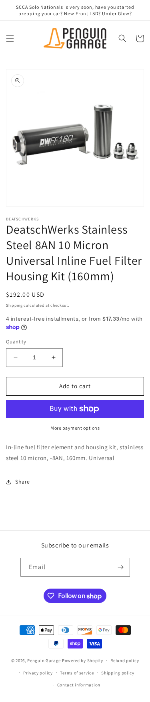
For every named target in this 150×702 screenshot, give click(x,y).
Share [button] (22, 481)
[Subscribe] (121, 567)
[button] (10, 38)
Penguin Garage (44, 660)
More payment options (75, 428)
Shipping (14, 305)
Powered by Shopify (82, 660)
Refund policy (124, 660)
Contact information (78, 685)
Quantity (16, 341)
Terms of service (77, 673)
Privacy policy (38, 673)
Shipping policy (117, 673)
